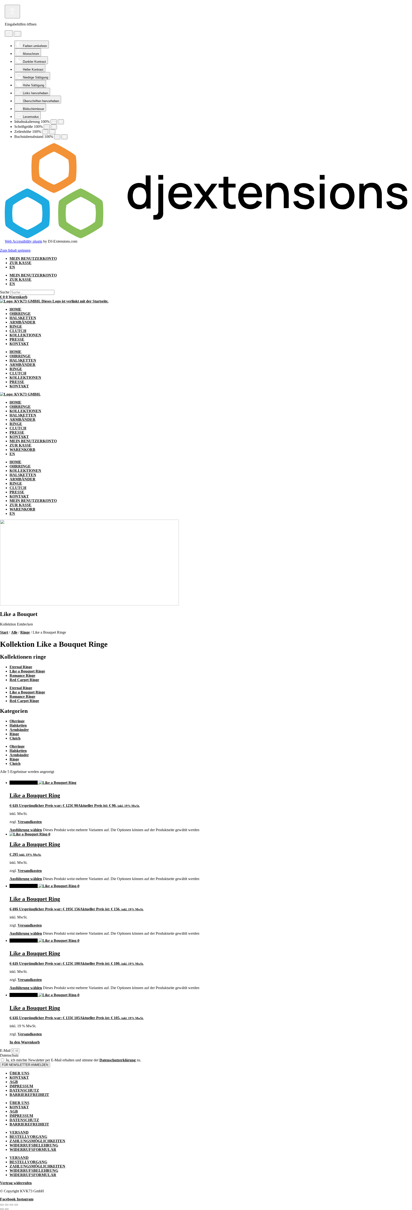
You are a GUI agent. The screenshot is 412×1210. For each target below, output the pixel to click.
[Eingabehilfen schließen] (17, 34)
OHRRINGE (20, 314)
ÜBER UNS (19, 1073)
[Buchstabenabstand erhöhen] (64, 136)
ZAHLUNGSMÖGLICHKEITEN (37, 1141)
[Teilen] (11, 1204)
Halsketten (18, 725)
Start (4, 632)
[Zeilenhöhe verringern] (45, 131)
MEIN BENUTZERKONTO (33, 258)
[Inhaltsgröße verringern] (54, 121)
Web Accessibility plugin (23, 241)
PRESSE (17, 339)
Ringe (25, 632)
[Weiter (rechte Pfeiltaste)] (7, 1209)
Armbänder (19, 730)
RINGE (16, 326)
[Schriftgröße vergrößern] (54, 126)
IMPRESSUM (21, 1086)
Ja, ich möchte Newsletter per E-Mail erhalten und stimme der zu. (73, 1060)
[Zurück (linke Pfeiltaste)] (2, 1209)
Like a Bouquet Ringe (27, 671)
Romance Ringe (22, 675)
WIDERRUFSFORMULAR (33, 1149)
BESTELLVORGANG (28, 1137)
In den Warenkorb (25, 1042)
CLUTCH (18, 331)
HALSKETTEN (23, 318)
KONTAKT (19, 344)
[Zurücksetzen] (9, 33)
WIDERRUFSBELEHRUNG (34, 1145)
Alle (14, 632)
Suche (4, 292)
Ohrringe (17, 721)
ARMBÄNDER (23, 322)
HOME (15, 309)
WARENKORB (22, 450)
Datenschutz (9, 1055)
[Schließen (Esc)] (16, 1204)
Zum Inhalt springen (15, 250)
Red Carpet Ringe (24, 680)
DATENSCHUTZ (24, 1090)
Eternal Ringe (21, 667)
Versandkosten (30, 822)
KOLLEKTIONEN (25, 335)
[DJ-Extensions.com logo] (206, 237)
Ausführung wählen (26, 830)
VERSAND (19, 1132)
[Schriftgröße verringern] (47, 126)
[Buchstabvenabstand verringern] (57, 136)
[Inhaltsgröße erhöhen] (61, 121)
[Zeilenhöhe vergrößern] (52, 131)
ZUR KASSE (20, 263)
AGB (14, 1082)
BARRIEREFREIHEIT (29, 1095)
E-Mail (5, 1050)
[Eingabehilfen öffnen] (12, 11)
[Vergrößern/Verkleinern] (2, 1204)
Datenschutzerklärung (117, 1060)
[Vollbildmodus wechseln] (7, 1204)
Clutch (15, 738)
